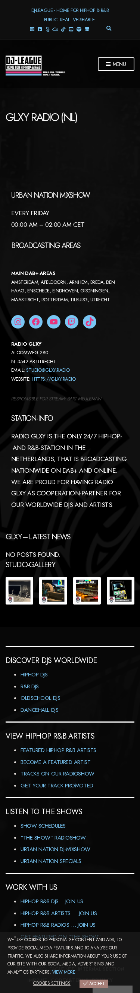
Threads (47, 28)
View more (63, 972)
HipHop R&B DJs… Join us (52, 901)
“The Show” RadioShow (53, 838)
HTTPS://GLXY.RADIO (53, 379)
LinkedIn (86, 28)
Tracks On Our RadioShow (57, 774)
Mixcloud (55, 28)
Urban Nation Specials (51, 861)
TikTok (62, 28)
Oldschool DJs (40, 698)
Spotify (78, 28)
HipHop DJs (34, 674)
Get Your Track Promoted (57, 785)
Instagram (31, 28)
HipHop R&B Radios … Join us (58, 925)
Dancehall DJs (39, 710)
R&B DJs (30, 686)
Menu (118, 64)
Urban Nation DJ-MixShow (55, 849)
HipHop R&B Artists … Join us (59, 913)
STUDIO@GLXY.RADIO (47, 370)
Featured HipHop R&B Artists (58, 750)
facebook (39, 28)
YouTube (70, 28)
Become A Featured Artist (55, 762)
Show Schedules (43, 826)
